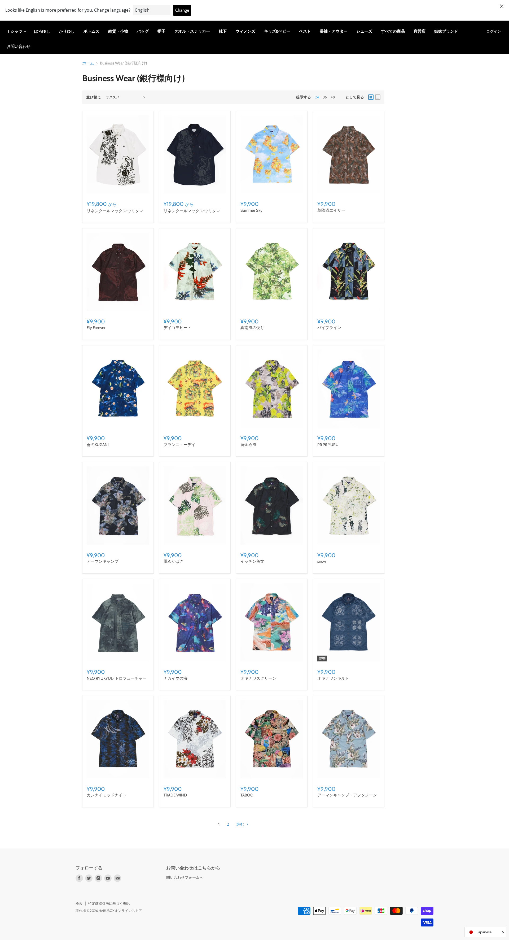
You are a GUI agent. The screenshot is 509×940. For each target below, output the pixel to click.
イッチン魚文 (252, 561)
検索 (79, 903)
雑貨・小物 (118, 31)
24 (317, 97)
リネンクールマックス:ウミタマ (115, 211)
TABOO (246, 795)
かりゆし (67, 31)
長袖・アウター (334, 31)
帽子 (161, 31)
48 (333, 97)
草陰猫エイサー (331, 210)
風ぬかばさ (173, 561)
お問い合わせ (18, 46)
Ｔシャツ (15, 31)
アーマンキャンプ (103, 561)
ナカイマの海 (175, 678)
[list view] (377, 97)
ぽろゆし (42, 31)
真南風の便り (252, 327)
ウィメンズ (245, 31)
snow (321, 561)
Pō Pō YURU (328, 444)
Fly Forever (96, 327)
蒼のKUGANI (98, 444)
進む (240, 824)
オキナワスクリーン (258, 678)
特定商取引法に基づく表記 (109, 903)
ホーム (88, 63)
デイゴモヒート (177, 327)
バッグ (143, 31)
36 (325, 97)
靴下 (223, 31)
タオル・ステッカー (192, 31)
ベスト (305, 31)
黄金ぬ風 (248, 444)
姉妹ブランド (446, 31)
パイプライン (329, 327)
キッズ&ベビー (277, 31)
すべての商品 (393, 31)
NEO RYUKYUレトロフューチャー (117, 678)
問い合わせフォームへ (184, 877)
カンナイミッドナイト (106, 795)
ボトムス (91, 31)
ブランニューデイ (179, 444)
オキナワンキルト (333, 678)
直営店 (419, 31)
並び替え (93, 97)
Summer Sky (251, 210)
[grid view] (371, 97)
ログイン (493, 31)
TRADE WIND (175, 795)
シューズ (364, 31)
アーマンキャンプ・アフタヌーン (347, 795)
